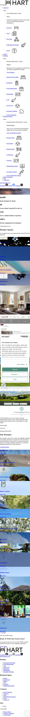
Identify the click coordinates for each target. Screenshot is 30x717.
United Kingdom (4, 447)
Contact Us (6, 180)
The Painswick (3, 539)
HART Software (7, 692)
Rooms (5, 678)
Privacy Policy (7, 712)
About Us (5, 7)
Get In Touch (3, 646)
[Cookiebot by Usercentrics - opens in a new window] (21, 337)
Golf (4, 666)
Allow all (15, 369)
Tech (4, 178)
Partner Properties (8, 177)
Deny (15, 379)
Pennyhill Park (3, 562)
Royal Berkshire (4, 601)
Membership (6, 670)
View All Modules (11, 115)
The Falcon (2, 613)
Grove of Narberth (4, 242)
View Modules (10, 72)
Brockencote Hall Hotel (5, 514)
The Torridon (3, 586)
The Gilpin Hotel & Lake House (7, 462)
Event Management (8, 664)
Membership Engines (8, 685)
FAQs (4, 698)
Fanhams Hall (3, 628)
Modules (5, 55)
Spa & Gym (6, 667)
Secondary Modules (8, 672)
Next (4, 632)
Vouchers (5, 684)
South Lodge (3, 256)
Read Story (3, 245)
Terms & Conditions (8, 713)
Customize (14, 374)
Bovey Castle (3, 504)
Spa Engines (6, 679)
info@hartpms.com (5, 183)
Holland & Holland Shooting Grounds (9, 528)
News (4, 695)
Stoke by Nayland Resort (6, 269)
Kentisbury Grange (4, 572)
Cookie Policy (7, 715)
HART (5, 54)
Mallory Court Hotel (5, 491)
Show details (21, 364)
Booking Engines (7, 116)
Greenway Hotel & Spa (5, 477)
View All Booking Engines (14, 133)
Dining (5, 681)
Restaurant (6, 669)
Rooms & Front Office (9, 663)
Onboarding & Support (9, 696)
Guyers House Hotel (4, 548)
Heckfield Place (3, 281)
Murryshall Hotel (4, 450)
